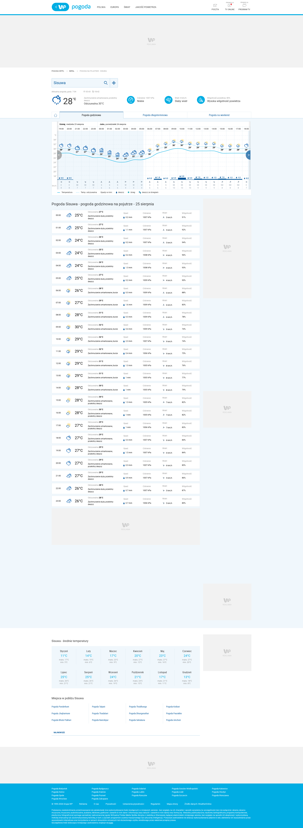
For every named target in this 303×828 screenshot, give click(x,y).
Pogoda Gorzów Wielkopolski (185, 788)
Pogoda (81, 7)
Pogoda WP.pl (58, 71)
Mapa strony (172, 804)
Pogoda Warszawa (220, 795)
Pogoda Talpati (98, 706)
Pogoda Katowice (220, 788)
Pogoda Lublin (138, 792)
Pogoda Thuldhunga (138, 706)
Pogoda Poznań (99, 795)
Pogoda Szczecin (179, 795)
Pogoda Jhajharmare (61, 713)
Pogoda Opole (58, 795)
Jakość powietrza (145, 7)
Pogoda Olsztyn (219, 792)
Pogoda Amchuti (173, 720)
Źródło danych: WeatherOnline (197, 804)
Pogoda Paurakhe (174, 713)
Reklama (83, 804)
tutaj (111, 823)
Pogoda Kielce (58, 792)
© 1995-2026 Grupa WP (62, 804)
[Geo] (114, 82)
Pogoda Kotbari (173, 706)
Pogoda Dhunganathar (139, 713)
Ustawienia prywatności (133, 804)
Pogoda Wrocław (59, 799)
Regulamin (155, 804)
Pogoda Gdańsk (139, 788)
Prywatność (111, 804)
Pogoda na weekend (219, 115)
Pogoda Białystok (59, 788)
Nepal (72, 71)
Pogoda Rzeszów (139, 795)
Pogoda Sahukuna (137, 720)
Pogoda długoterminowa (155, 115)
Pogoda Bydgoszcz (100, 788)
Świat (127, 7)
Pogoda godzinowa (91, 115)
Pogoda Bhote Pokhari (61, 720)
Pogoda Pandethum (60, 706)
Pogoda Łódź (177, 792)
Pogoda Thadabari (100, 713)
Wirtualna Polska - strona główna (60, 7)
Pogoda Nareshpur (100, 720)
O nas (96, 804)
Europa (114, 7)
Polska (101, 7)
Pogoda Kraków (99, 792)
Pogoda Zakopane (100, 799)
